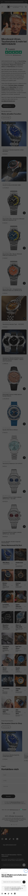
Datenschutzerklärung (16, 888)
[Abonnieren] (24, 882)
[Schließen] (26, 870)
